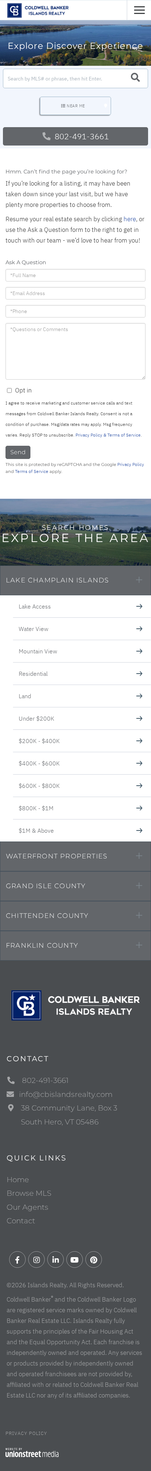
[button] (135, 78)
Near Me (76, 105)
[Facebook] (17, 1260)
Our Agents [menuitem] (27, 1207)
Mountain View (38, 651)
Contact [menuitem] (21, 1220)
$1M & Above (36, 830)
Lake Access (35, 606)
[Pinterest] (94, 1260)
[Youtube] (74, 1260)
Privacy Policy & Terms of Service (108, 435)
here (130, 219)
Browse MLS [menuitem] (29, 1193)
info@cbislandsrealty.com (66, 1094)
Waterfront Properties (56, 856)
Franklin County (42, 945)
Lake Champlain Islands (57, 580)
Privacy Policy (130, 464)
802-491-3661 (81, 136)
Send (18, 452)
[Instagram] (36, 1260)
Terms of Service (31, 471)
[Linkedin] (55, 1260)
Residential (33, 673)
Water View (33, 628)
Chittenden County (47, 916)
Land (25, 696)
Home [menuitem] (18, 1179)
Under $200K (36, 718)
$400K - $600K (39, 763)
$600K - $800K (39, 785)
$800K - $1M (36, 808)
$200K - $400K (39, 741)
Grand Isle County (45, 886)
